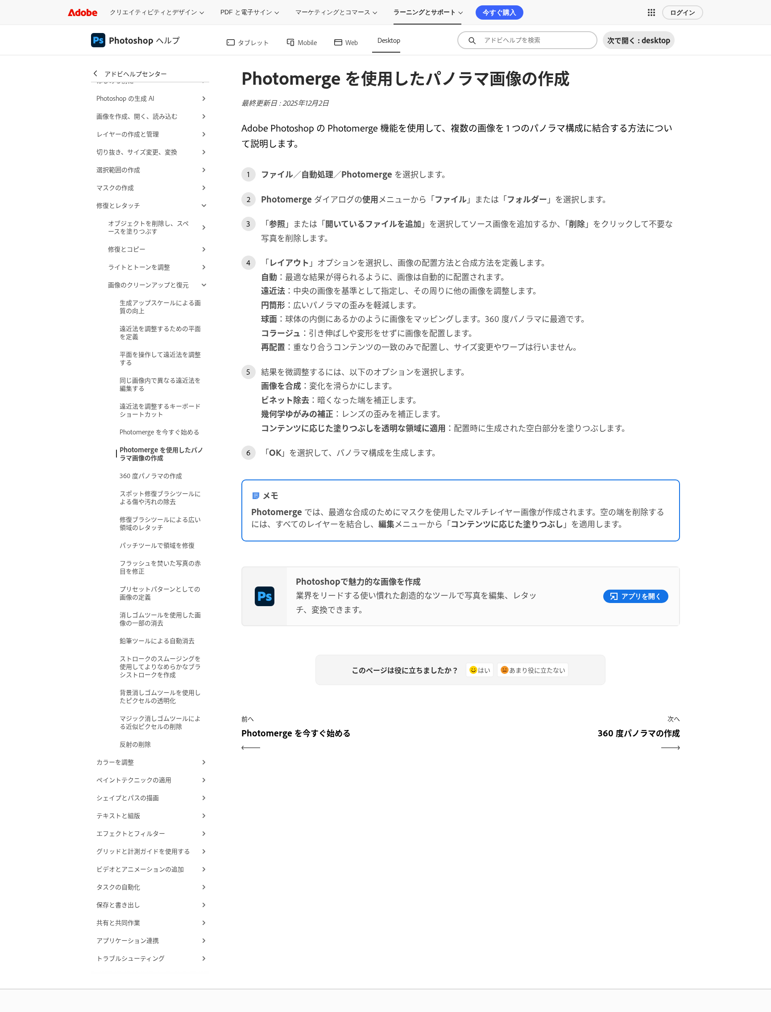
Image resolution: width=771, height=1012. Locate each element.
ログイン (682, 12)
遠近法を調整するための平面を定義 (160, 332)
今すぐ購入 (499, 12)
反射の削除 (135, 743)
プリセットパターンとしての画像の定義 (160, 592)
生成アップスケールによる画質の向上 (160, 306)
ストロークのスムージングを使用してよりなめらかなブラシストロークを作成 (160, 666)
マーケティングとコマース (332, 12)
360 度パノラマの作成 (151, 475)
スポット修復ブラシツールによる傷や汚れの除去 (160, 497)
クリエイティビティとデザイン (153, 12)
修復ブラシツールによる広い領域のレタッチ (160, 523)
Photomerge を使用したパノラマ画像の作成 (161, 453)
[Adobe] (82, 12)
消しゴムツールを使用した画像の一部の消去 (160, 618)
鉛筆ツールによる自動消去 (157, 640)
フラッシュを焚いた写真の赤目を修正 (160, 566)
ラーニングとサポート (425, 12)
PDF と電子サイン (246, 12)
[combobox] (527, 40)
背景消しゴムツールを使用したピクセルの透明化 (160, 696)
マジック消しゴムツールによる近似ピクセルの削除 (160, 722)
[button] (651, 12)
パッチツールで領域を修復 (157, 544)
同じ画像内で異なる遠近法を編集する (160, 383)
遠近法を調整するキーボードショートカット (160, 409)
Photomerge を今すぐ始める (159, 431)
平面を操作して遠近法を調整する (160, 358)
